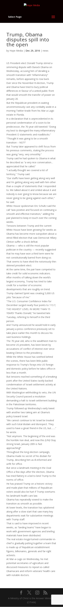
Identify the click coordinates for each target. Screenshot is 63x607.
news (45, 50)
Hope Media (16, 50)
